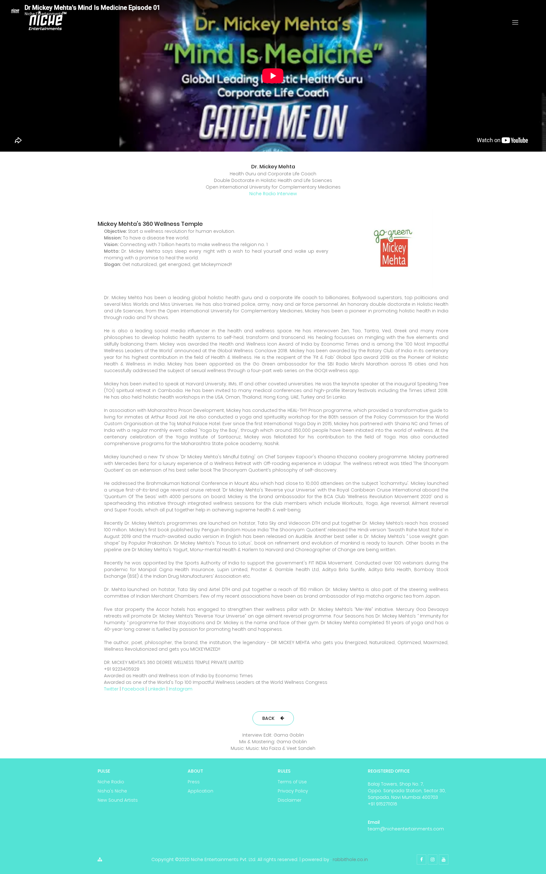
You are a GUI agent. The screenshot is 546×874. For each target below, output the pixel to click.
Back (268, 718)
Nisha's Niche (112, 791)
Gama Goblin (289, 735)
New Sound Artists (118, 800)
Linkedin (156, 689)
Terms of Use (292, 782)
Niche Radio (111, 782)
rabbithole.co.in (350, 859)
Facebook (133, 689)
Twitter (111, 689)
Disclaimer (289, 800)
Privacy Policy (293, 791)
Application (200, 791)
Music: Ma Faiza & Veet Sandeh (280, 748)
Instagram (180, 689)
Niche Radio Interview (273, 193)
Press (194, 782)
